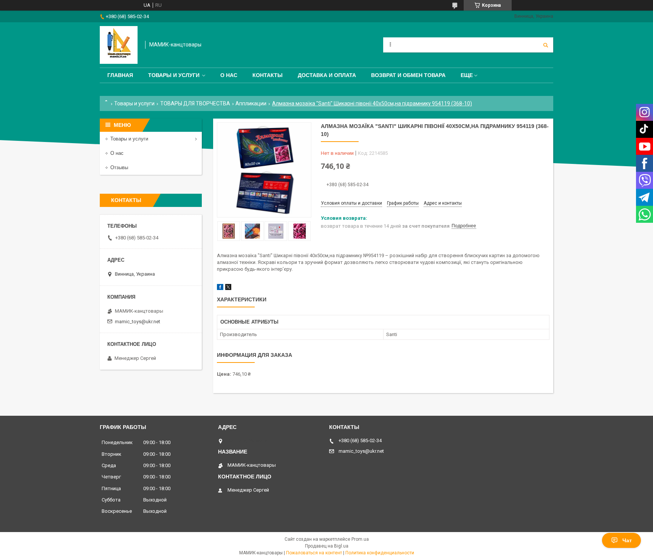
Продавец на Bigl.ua (326, 546)
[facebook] (220, 288)
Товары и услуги (174, 75)
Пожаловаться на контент (314, 552)
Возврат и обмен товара (408, 75)
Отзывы (119, 167)
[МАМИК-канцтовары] (119, 45)
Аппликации (250, 103)
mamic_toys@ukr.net (137, 321)
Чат (627, 540)
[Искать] (545, 44)
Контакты (267, 75)
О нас (228, 75)
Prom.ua (360, 539)
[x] (228, 288)
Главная (120, 75)
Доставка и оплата (327, 75)
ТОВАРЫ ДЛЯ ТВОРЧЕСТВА (195, 103)
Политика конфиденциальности (379, 552)
